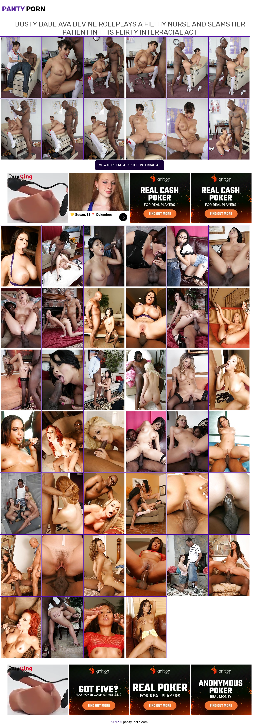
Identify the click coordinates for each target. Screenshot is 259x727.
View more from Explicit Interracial (129, 165)
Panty (23, 9)
